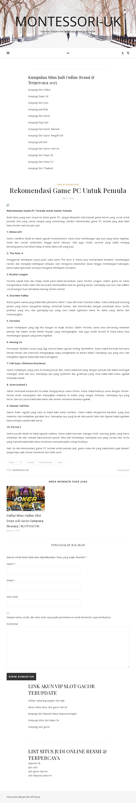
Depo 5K (43, 96)
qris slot (32, 767)
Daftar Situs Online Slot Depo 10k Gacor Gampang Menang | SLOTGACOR (25, 521)
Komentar (12, 623)
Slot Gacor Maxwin (49, 129)
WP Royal (35, 796)
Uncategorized (68, 184)
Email (11, 580)
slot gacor (44, 726)
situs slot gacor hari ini (54, 707)
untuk (59, 462)
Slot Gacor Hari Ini (48, 148)
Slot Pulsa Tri (45, 161)
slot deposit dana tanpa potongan (57, 713)
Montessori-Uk (68, 21)
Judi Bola (43, 109)
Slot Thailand (45, 168)
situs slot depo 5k (48, 720)
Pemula (30, 462)
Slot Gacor (44, 115)
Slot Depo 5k (45, 155)
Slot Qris (43, 102)
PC (21, 462)
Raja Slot (43, 122)
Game (11, 462)
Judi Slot (42, 142)
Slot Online (44, 89)
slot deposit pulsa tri (40, 775)
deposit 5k (34, 763)
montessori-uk (21, 470)
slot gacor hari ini (37, 771)
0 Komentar (123, 470)
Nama (11, 563)
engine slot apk (56, 700)
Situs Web (12, 596)
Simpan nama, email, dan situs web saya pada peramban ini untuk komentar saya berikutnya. (59, 617)
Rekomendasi (45, 462)
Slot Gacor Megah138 (50, 135)
